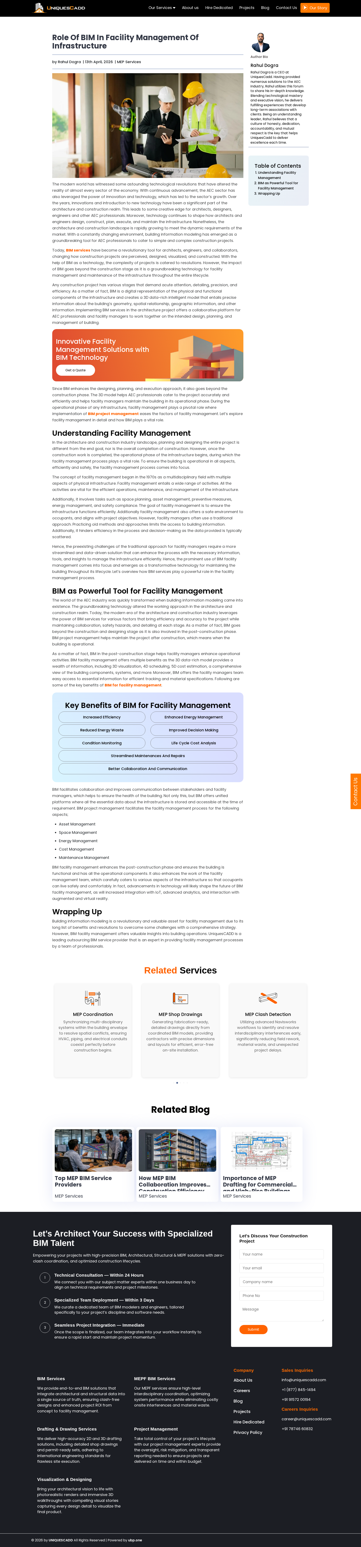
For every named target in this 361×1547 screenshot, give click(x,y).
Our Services (161, 7)
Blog (265, 7)
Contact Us (286, 7)
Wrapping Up (269, 193)
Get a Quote (75, 370)
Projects (246, 7)
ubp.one (135, 1540)
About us (190, 7)
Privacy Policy (248, 1432)
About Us (243, 1380)
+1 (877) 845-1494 (299, 1389)
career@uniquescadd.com (306, 1419)
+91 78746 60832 (297, 1428)
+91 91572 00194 (296, 1399)
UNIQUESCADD (61, 1540)
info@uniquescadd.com (304, 1379)
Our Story (318, 7)
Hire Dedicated (219, 7)
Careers (242, 1391)
